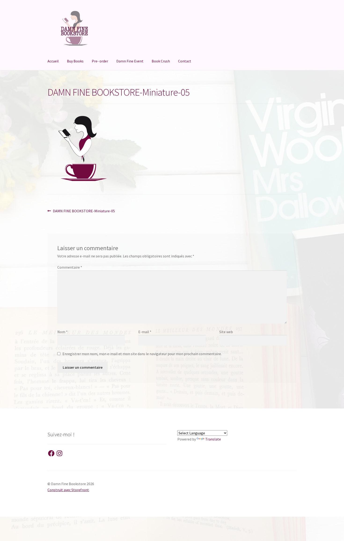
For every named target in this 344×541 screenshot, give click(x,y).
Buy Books (75, 61)
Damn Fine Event (129, 61)
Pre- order (100, 61)
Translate (213, 439)
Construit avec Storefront (68, 489)
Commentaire (69, 267)
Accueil (53, 61)
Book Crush (161, 61)
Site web (226, 331)
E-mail (144, 331)
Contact (184, 61)
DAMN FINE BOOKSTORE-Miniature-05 (84, 211)
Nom (62, 331)
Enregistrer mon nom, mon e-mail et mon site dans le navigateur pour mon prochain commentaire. (142, 353)
